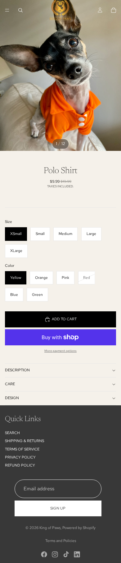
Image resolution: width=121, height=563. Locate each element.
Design (12, 397)
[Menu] (7, 10)
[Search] (20, 10)
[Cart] (113, 10)
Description (17, 370)
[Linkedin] (77, 554)
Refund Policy (20, 465)
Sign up (57, 508)
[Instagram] (55, 554)
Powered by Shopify (79, 527)
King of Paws (49, 527)
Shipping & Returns (24, 440)
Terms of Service (22, 448)
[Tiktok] (66, 554)
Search (12, 432)
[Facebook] (44, 554)
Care (10, 384)
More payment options (60, 351)
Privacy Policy (20, 457)
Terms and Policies (60, 540)
